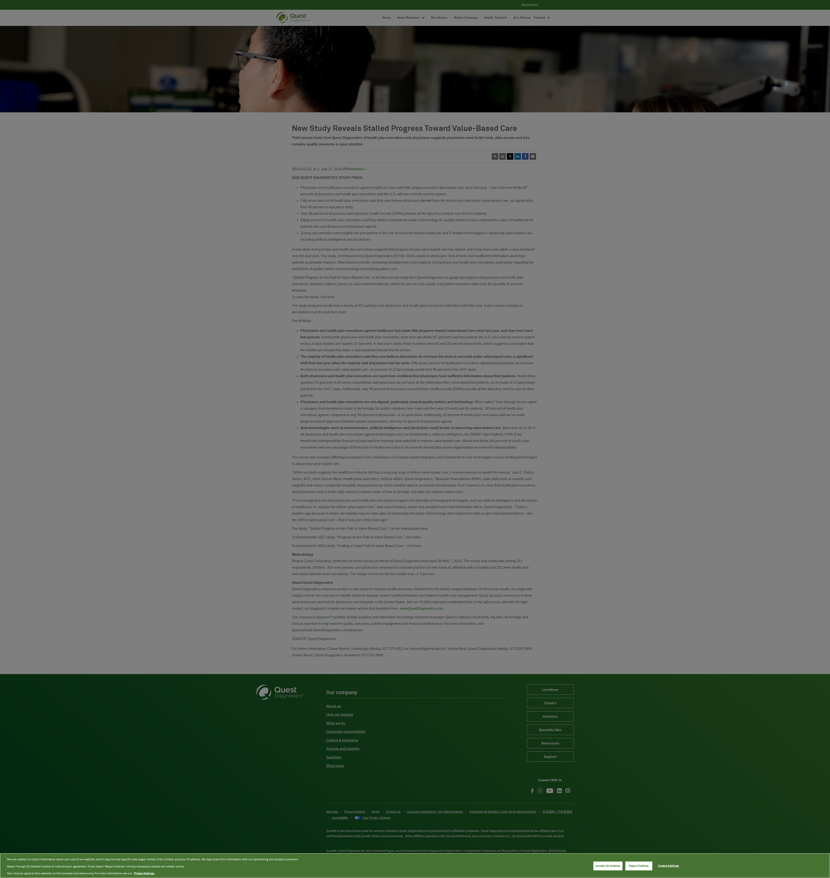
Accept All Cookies (608, 865)
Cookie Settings (668, 865)
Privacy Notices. (144, 873)
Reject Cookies (639, 865)
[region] (415, 865)
